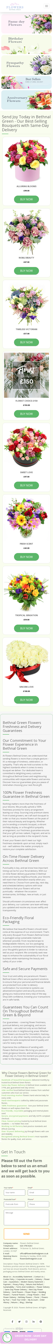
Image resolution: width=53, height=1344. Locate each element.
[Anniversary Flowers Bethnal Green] (26, 100)
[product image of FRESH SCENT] (26, 518)
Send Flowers (17, 1292)
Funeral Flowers (18, 1294)
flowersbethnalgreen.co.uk (31, 1258)
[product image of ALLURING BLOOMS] (26, 160)
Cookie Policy (8, 1279)
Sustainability (8, 1287)
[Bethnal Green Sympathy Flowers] (26, 65)
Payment (7, 1284)
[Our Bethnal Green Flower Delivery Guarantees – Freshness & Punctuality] (15, 6)
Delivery (38, 1279)
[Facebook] (12, 1321)
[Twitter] (19, 1321)
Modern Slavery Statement (32, 1282)
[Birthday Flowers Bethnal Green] (26, 44)
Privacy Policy (18, 1284)
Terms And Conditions (25, 1287)
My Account (33, 1300)
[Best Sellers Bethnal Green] (26, 82)
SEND (26, 1233)
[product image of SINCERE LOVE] (26, 661)
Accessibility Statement (22, 1276)
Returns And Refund (34, 1284)
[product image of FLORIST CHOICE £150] (26, 375)
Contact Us (38, 1276)
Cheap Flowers (33, 1294)
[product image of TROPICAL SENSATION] (26, 589)
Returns (14, 1302)
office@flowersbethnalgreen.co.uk (34, 1253)
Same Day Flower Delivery (16, 1289)
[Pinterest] (40, 1321)
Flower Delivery (43, 1287)
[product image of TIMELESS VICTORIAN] (26, 303)
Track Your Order (19, 1300)
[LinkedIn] (33, 1321)
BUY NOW (26, 199)
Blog (22, 1302)
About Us (7, 1276)
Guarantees (14, 1282)
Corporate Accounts (24, 1279)
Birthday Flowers (25, 1297)
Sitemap (29, 1302)
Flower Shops (31, 1292)
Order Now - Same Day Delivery (30, 1337)
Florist (36, 1297)
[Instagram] (26, 1321)
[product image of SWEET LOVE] (26, 446)
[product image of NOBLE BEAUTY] (26, 232)
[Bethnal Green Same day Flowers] (26, 23)
